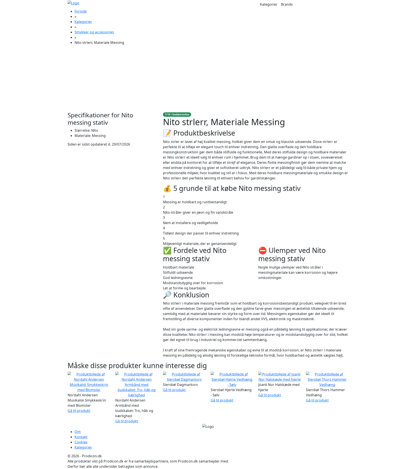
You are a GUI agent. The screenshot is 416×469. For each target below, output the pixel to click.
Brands (287, 4)
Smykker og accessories (94, 32)
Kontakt (81, 437)
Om (78, 431)
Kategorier (269, 4)
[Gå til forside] (73, 2)
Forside (81, 11)
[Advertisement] (208, 79)
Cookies (81, 442)
